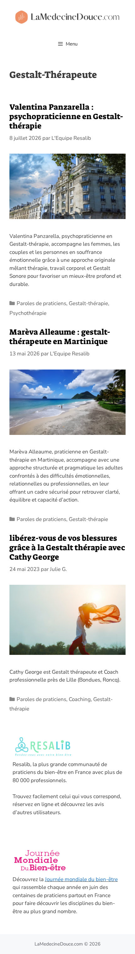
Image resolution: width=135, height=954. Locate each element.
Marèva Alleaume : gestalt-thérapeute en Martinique (60, 337)
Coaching (80, 699)
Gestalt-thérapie (88, 303)
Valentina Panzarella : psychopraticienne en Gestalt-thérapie (66, 116)
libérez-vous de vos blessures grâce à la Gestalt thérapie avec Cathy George (67, 547)
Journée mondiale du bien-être (81, 879)
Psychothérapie (27, 313)
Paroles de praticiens (41, 303)
